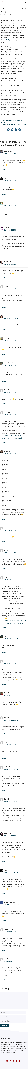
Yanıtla (4, 169)
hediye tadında (11, 40)
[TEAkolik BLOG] (2, 2)
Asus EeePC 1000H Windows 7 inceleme (14, 124)
